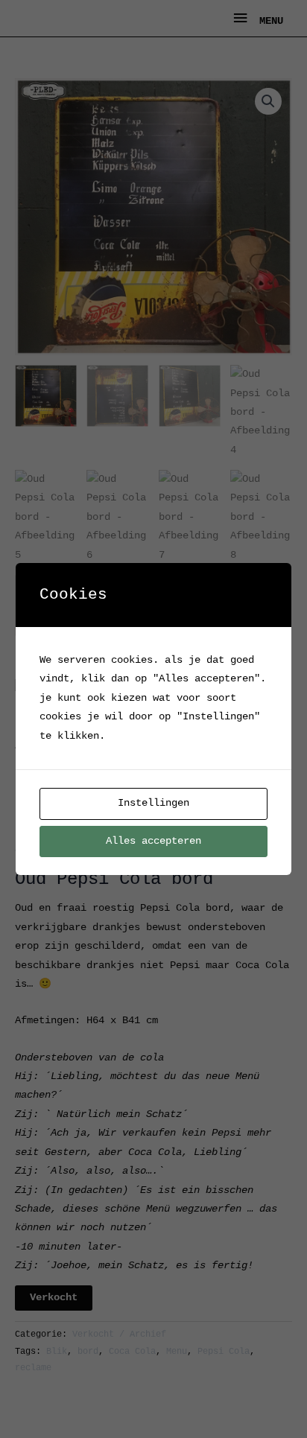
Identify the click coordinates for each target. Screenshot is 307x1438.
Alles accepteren (153, 841)
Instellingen (153, 803)
